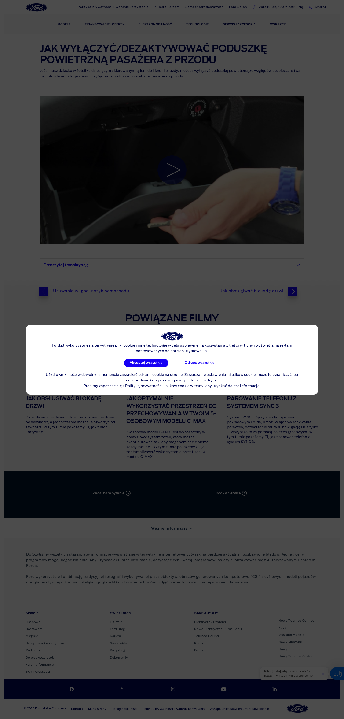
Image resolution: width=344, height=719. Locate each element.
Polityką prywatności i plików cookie (157, 386)
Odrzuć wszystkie (200, 363)
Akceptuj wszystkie (146, 363)
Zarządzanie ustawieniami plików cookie (220, 374)
